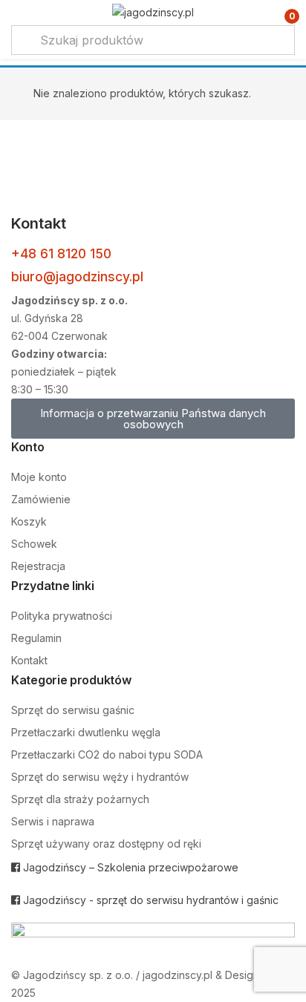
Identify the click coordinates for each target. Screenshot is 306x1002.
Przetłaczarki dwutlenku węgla (85, 732)
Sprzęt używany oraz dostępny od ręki (106, 843)
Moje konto (39, 477)
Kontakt (29, 660)
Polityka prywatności (61, 615)
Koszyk (29, 521)
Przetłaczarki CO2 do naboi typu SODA (107, 754)
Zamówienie (41, 499)
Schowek (34, 543)
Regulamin (36, 638)
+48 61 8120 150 (61, 253)
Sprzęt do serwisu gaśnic (72, 710)
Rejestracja (38, 566)
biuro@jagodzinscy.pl (77, 276)
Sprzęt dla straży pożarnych (80, 799)
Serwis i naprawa (52, 821)
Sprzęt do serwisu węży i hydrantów (100, 776)
